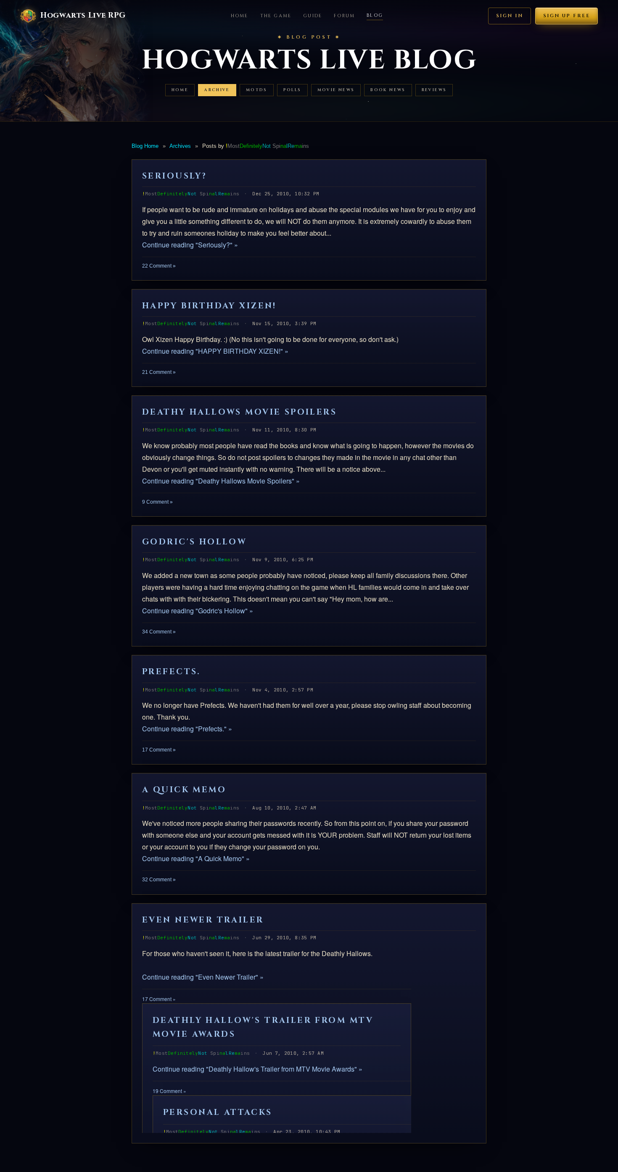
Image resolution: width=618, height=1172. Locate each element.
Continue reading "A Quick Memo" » (196, 858)
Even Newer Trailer (203, 919)
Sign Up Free (566, 16)
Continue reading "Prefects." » (187, 728)
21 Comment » (159, 372)
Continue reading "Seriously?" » (190, 245)
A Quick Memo (184, 789)
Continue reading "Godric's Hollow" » (197, 610)
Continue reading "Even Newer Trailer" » (203, 977)
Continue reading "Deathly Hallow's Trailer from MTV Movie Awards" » (257, 1069)
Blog (375, 15)
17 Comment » (159, 750)
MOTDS (256, 90)
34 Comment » (159, 632)
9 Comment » (157, 502)
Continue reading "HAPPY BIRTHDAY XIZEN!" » (215, 351)
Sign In (509, 16)
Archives (180, 146)
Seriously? (174, 176)
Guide (312, 16)
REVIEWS (434, 90)
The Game (276, 16)
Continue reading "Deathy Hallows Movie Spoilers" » (221, 481)
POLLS (292, 90)
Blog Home (145, 146)
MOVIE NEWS (336, 90)
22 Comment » (159, 266)
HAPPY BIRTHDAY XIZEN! (209, 305)
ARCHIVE (217, 90)
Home (239, 16)
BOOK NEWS (387, 90)
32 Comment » (159, 880)
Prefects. (171, 671)
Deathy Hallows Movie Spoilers (239, 412)
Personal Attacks (217, 1112)
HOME (180, 90)
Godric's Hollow (194, 541)
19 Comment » (169, 1090)
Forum (344, 16)
